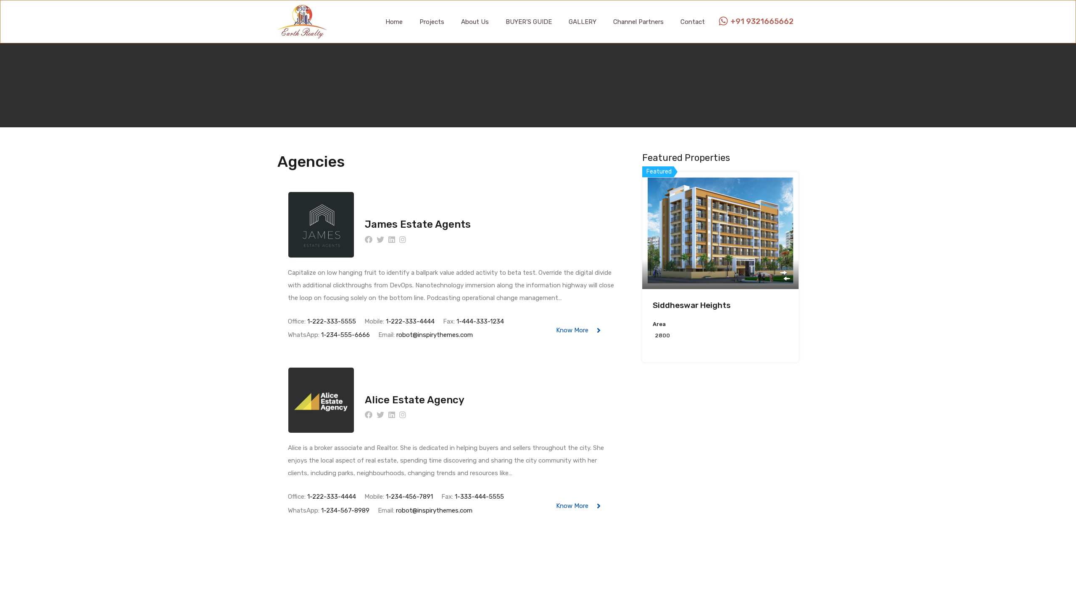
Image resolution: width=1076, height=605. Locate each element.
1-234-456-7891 (409, 496)
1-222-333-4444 (410, 321)
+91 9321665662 (762, 21)
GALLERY (582, 22)
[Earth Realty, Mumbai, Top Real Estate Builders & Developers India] (302, 35)
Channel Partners (638, 22)
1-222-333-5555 (331, 321)
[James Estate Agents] (321, 254)
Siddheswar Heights (692, 305)
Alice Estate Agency (414, 400)
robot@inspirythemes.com (434, 335)
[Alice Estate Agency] (321, 429)
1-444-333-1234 (480, 321)
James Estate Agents (418, 224)
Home (394, 22)
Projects (431, 22)
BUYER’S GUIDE (529, 22)
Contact (692, 22)
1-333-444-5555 (479, 496)
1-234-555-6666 (345, 335)
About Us (475, 22)
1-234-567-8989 (345, 510)
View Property (720, 265)
